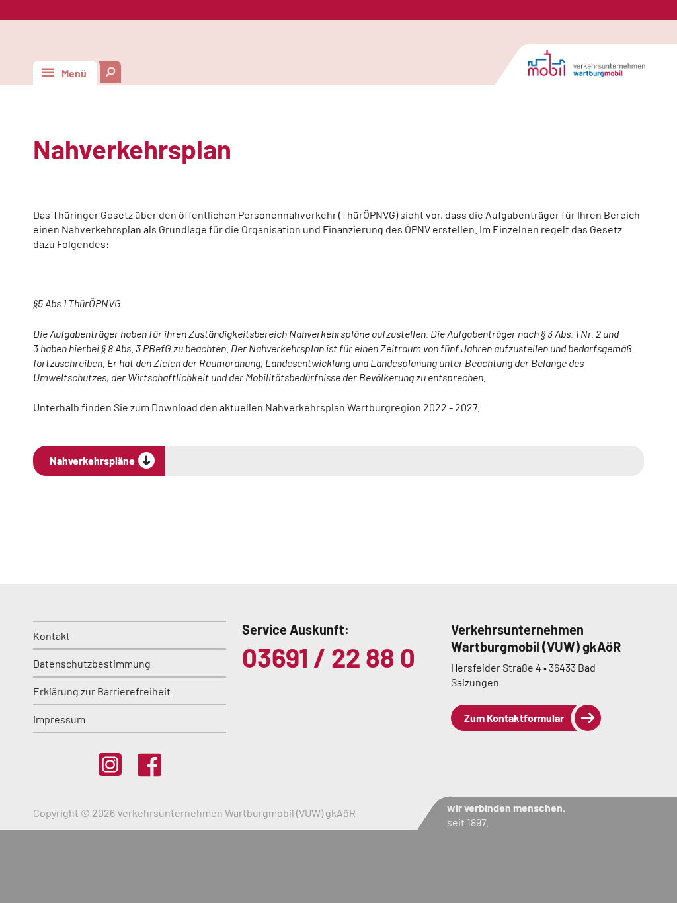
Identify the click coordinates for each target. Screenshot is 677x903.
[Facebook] (149, 765)
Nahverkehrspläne (92, 460)
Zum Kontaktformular (514, 717)
